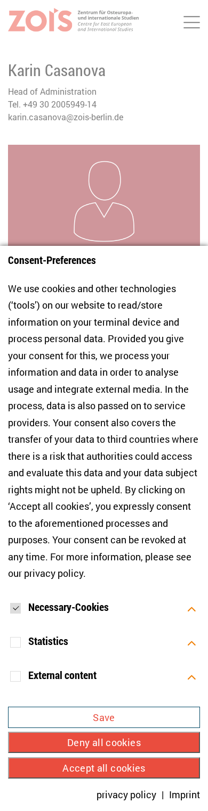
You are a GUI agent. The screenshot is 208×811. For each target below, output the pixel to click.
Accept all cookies (103, 768)
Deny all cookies (104, 742)
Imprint (184, 794)
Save (104, 717)
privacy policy (53, 573)
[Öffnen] (191, 608)
